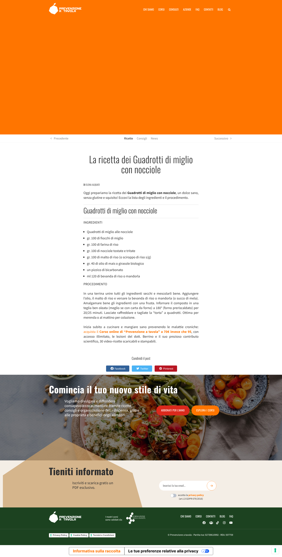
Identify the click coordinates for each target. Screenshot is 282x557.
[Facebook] (204, 523)
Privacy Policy (60, 535)
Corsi (161, 9)
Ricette (128, 138)
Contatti (208, 9)
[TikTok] (217, 523)
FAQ (231, 516)
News (154, 138)
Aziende (187, 9)
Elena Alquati (93, 184)
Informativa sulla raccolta (96, 551)
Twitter (144, 368)
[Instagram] (224, 523)
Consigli (142, 138)
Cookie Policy (80, 535)
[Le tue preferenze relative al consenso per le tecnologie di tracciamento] (275, 550)
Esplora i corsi (205, 410)
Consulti (174, 9)
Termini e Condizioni (103, 535)
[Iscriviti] (211, 486)
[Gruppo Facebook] (211, 523)
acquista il (137, 331)
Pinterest (168, 368)
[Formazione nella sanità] (135, 518)
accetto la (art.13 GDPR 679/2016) (191, 496)
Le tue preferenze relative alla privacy (163, 551)
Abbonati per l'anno (173, 410)
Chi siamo (148, 9)
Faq (197, 9)
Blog (220, 9)
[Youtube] (231, 523)
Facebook (120, 368)
